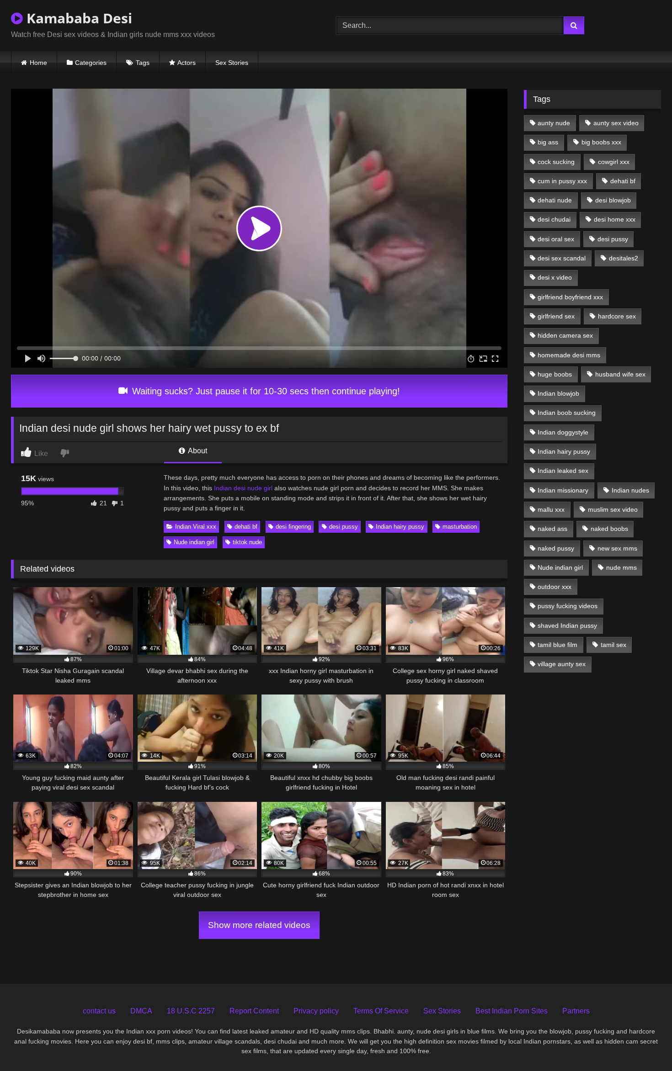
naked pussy (556, 548)
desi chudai (554, 219)
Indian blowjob (558, 393)
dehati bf (246, 526)
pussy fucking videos (567, 606)
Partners (576, 1011)
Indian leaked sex (563, 470)
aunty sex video (616, 123)
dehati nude (555, 200)
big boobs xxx (601, 142)
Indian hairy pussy (400, 526)
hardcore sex (617, 316)
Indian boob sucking (567, 412)
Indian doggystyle (563, 432)
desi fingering (293, 526)
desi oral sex (556, 239)
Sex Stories (231, 62)
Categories (91, 62)
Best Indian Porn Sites (511, 1011)
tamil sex (613, 644)
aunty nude (554, 123)
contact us (99, 1011)
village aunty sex (562, 664)
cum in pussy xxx (562, 181)
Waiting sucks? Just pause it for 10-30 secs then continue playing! (264, 391)
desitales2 (623, 258)
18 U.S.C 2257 (191, 1011)
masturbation (460, 526)
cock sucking (556, 161)
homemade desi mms (569, 355)
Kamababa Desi (77, 18)
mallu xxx (551, 509)
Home (38, 62)
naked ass (552, 528)
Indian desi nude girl (242, 488)
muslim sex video (613, 509)
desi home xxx (614, 219)
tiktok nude (247, 542)
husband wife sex (620, 374)
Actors (186, 62)
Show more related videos (259, 925)
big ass (548, 142)
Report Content (254, 1011)
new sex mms (617, 548)
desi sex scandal (562, 258)
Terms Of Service (381, 1011)
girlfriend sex (556, 316)
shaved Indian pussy (567, 625)
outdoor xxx (554, 586)
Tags (142, 62)
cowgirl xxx (613, 161)
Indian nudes (630, 490)
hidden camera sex (565, 335)
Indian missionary (563, 490)
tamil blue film (557, 644)
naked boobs (609, 528)
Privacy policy (316, 1011)
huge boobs (555, 374)
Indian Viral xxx (195, 526)
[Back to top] (644, 1044)
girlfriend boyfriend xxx (570, 297)
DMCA (141, 1011)
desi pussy (343, 526)
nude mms (621, 567)
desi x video (555, 277)
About (197, 451)
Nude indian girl (194, 542)
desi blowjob (613, 200)
